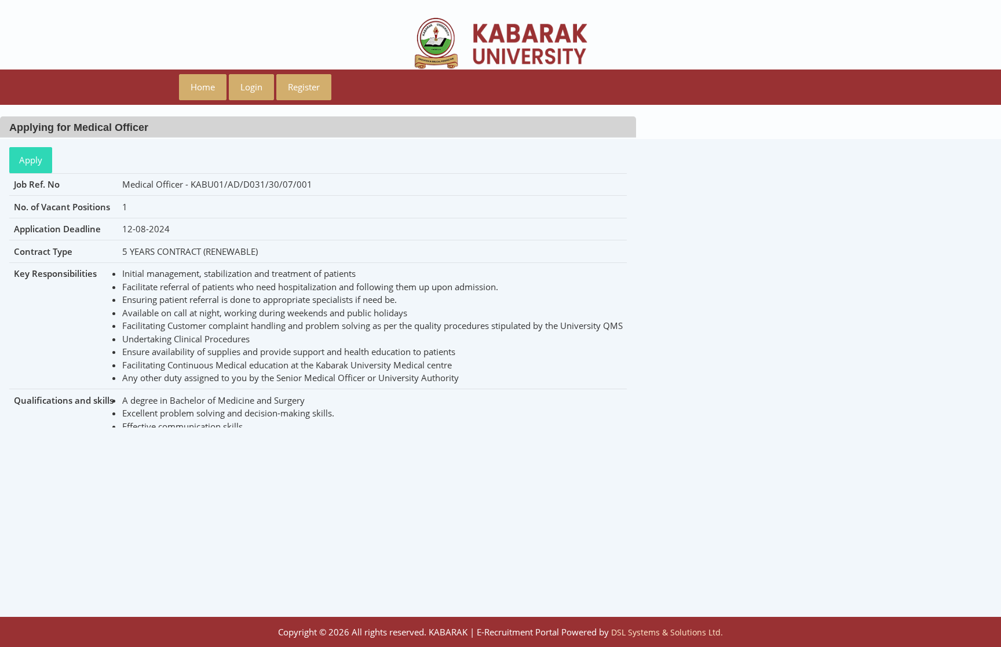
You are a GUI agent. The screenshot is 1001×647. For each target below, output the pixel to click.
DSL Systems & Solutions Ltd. (667, 632)
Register (304, 87)
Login (251, 87)
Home (203, 87)
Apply (30, 160)
